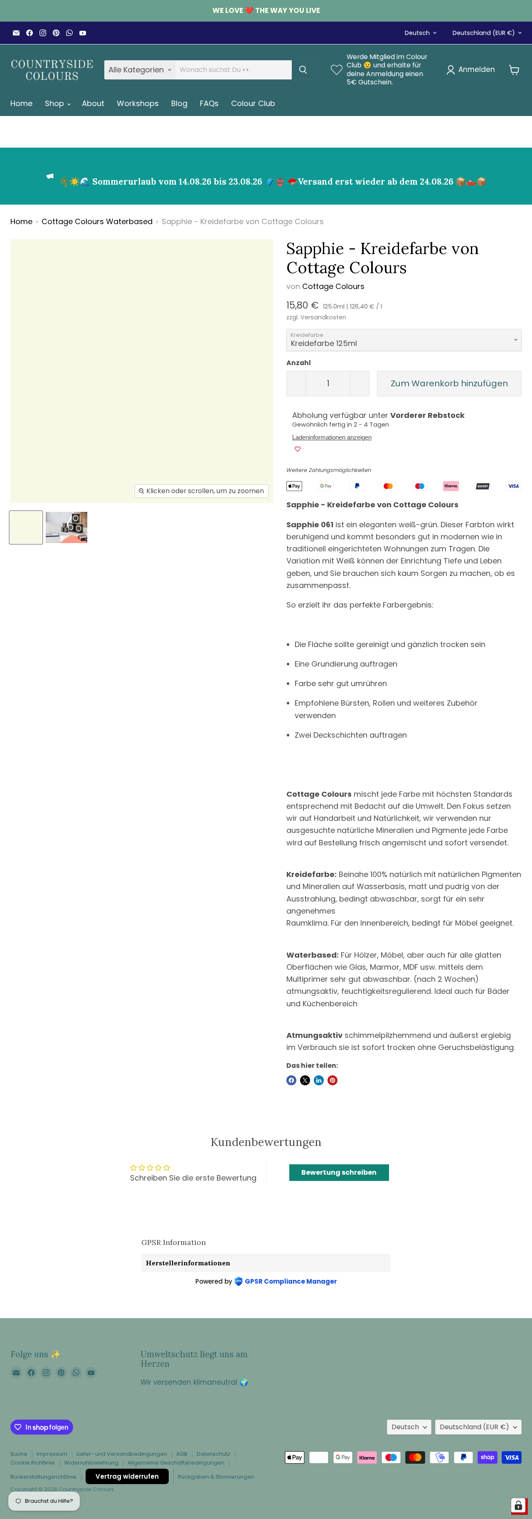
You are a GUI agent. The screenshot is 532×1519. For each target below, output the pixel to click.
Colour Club (253, 103)
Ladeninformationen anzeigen (332, 437)
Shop (55, 103)
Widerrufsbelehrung (91, 1463)
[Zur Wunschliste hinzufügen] (297, 449)
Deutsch (417, 33)
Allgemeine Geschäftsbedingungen (176, 1463)
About (93, 103)
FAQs (209, 103)
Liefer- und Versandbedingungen (121, 1454)
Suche (18, 1454)
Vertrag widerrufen (127, 1476)
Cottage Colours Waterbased (97, 221)
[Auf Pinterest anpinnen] (332, 1080)
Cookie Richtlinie (32, 1463)
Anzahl (298, 363)
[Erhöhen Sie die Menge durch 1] (359, 383)
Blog (179, 103)
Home (21, 103)
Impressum (52, 1454)
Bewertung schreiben (339, 1172)
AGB (181, 1454)
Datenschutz (213, 1454)
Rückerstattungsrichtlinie (43, 1477)
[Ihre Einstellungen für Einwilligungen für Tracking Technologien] (518, 1505)
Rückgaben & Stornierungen (216, 1477)
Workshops (138, 103)
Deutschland (484, 33)
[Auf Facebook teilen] (291, 1080)
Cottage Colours (333, 286)
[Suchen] (303, 69)
